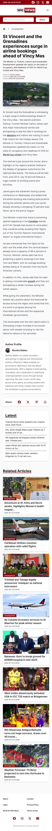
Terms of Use (32, 811)
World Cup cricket (12, 154)
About (5, 799)
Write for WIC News (11, 811)
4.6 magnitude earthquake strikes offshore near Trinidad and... (24, 439)
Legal (5, 805)
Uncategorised (17, 29)
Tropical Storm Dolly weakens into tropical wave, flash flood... (25, 423)
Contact (30, 799)
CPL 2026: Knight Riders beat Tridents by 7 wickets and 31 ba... (25, 431)
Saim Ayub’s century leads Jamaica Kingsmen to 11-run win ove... (21, 454)
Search (42, 20)
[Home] (4, 29)
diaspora (11, 135)
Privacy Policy (33, 805)
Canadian (33, 221)
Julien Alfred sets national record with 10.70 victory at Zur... (25, 447)
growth (31, 281)
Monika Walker (15, 74)
